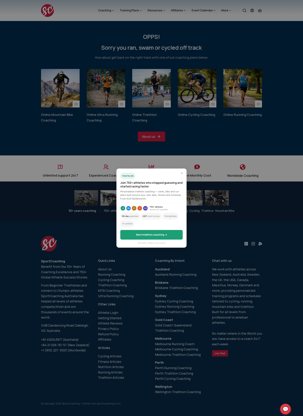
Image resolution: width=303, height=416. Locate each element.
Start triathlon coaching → (151, 234)
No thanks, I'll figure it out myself (151, 243)
